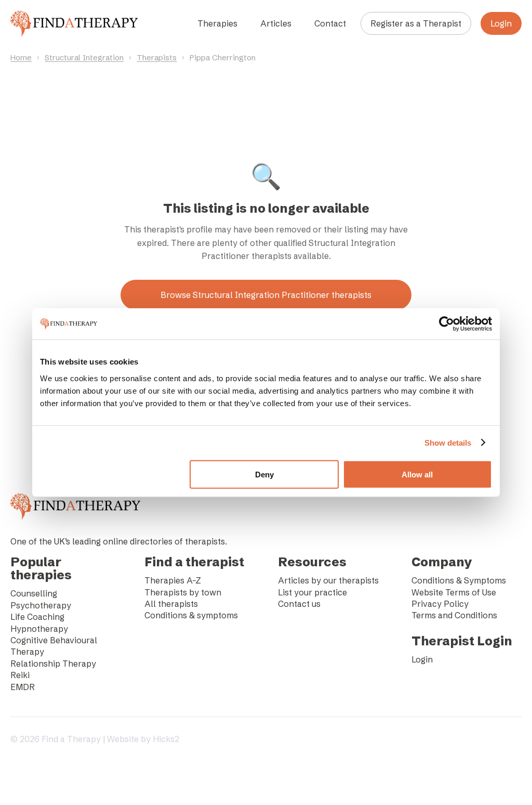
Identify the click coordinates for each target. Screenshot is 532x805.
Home (21, 57)
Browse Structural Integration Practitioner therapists (266, 295)
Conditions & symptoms (191, 615)
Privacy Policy (440, 604)
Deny (264, 474)
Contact (330, 23)
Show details (447, 442)
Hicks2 (166, 739)
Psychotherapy (40, 605)
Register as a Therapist (415, 23)
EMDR (22, 687)
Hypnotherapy (39, 629)
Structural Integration (84, 57)
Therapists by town (182, 592)
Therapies (217, 23)
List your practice (312, 592)
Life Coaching (37, 617)
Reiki (20, 675)
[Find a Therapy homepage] (73, 23)
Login (501, 23)
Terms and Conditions (454, 615)
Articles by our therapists (328, 580)
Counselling (33, 593)
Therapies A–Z (172, 580)
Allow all (417, 474)
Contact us (299, 604)
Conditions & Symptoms (458, 580)
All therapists (171, 604)
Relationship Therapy (53, 663)
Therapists (157, 57)
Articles (275, 23)
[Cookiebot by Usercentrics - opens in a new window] (446, 324)
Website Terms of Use (453, 592)
